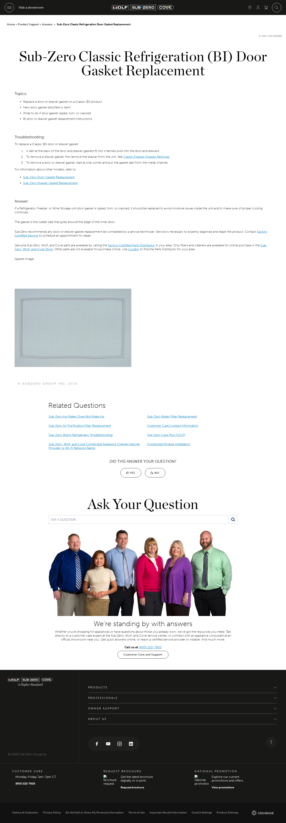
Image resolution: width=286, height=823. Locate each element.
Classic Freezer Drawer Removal (146, 157)
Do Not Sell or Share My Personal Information (95, 812)
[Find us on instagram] (119, 743)
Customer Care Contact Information (172, 426)
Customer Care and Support (143, 654)
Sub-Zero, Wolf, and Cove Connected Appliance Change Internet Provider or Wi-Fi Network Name (94, 446)
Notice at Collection (25, 812)
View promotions (223, 787)
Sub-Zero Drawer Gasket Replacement (50, 183)
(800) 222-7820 (150, 647)
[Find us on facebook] (96, 743)
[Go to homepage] (39, 682)
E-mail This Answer (270, 36)
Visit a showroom (31, 7)
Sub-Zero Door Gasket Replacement (49, 177)
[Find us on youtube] (108, 743)
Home (11, 24)
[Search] (233, 519)
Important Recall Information (168, 812)
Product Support (28, 24)
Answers (47, 24)
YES (132, 473)
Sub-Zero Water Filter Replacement (172, 416)
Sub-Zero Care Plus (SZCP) (166, 435)
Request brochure (132, 787)
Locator (133, 249)
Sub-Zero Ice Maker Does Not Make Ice (76, 416)
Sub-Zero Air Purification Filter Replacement (80, 426)
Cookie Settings (202, 812)
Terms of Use (136, 812)
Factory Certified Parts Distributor (131, 245)
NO (156, 473)
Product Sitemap (227, 812)
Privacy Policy (52, 812)
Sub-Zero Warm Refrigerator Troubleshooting (81, 435)
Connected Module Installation (168, 444)
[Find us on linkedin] (131, 743)
